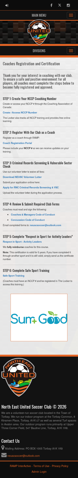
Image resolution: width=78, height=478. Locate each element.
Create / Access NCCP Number (20, 112)
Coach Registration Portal (17, 143)
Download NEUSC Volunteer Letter (22, 177)
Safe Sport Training (13, 275)
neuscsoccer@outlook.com (23, 456)
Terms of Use (41, 466)
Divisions (39, 50)
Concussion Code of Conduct (28, 220)
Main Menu (39, 15)
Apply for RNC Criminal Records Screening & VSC (31, 187)
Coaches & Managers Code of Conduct (33, 214)
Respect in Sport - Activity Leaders (22, 241)
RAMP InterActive (20, 466)
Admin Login (39, 471)
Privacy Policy (60, 466)
